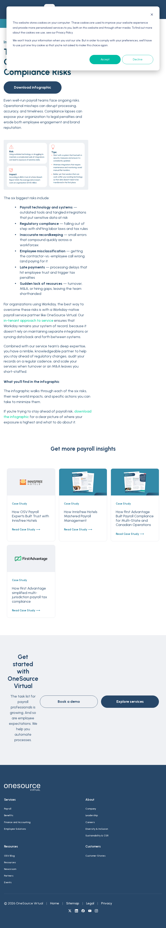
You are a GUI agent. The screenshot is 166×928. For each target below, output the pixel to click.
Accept (105, 59)
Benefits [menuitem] (8, 815)
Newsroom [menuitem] (10, 869)
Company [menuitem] (90, 808)
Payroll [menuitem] (7, 808)
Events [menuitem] (8, 882)
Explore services (130, 701)
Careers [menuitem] (90, 822)
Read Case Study (23, 529)
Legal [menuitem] (90, 903)
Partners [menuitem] (8, 875)
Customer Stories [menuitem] (95, 855)
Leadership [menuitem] (91, 815)
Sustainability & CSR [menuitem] (97, 835)
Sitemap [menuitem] (72, 903)
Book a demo (69, 701)
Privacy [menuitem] (106, 903)
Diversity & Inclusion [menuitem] (96, 828)
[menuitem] (69, 911)
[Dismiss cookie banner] (151, 15)
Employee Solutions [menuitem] (15, 828)
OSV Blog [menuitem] (9, 855)
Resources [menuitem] (10, 862)
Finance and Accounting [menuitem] (17, 822)
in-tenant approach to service (28, 320)
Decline (138, 59)
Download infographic (32, 87)
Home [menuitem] (54, 903)
